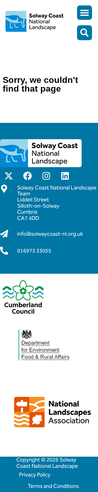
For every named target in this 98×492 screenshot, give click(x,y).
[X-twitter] (8, 176)
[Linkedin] (65, 176)
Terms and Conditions (53, 486)
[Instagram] (46, 176)
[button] (84, 12)
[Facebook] (27, 176)
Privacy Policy (34, 474)
